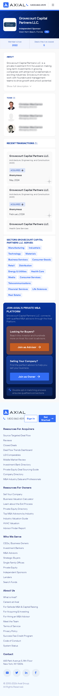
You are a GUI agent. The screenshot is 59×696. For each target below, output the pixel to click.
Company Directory (13, 474)
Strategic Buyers (11, 557)
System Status (10, 645)
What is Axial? (10, 597)
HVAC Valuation (11, 523)
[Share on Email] (7, 673)
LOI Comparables (12, 454)
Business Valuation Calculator (18, 499)
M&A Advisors (10, 552)
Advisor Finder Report (14, 528)
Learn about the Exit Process (18, 503)
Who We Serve (12, 536)
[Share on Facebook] (36, 673)
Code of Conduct (12, 640)
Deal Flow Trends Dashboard (17, 450)
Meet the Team (11, 621)
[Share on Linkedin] (26, 673)
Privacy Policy (10, 631)
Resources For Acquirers (18, 429)
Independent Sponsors (15, 572)
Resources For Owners (17, 487)
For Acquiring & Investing (16, 611)
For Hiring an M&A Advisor (16, 616)
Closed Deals (10, 445)
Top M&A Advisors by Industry (18, 513)
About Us (9, 590)
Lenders (7, 577)
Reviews (7, 440)
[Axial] (14, 5)
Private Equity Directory (15, 508)
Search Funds (10, 582)
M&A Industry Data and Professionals (22, 479)
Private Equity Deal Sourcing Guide (21, 469)
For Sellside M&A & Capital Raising (20, 606)
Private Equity (10, 567)
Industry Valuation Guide (15, 518)
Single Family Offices (13, 562)
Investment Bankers (13, 548)
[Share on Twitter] (17, 673)
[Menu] (53, 5)
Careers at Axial (11, 601)
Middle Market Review (14, 459)
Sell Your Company (12, 494)
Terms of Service (11, 626)
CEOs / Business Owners (16, 543)
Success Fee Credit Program (18, 635)
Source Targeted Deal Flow (17, 435)
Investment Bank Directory (17, 464)
